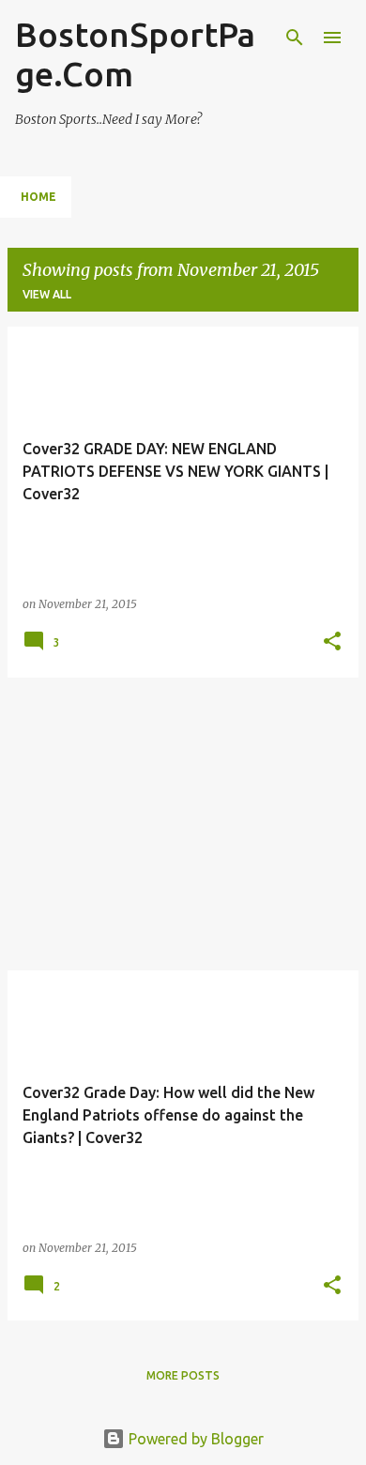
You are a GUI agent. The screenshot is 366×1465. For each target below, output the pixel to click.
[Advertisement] (183, 824)
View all (47, 294)
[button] (332, 642)
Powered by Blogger (194, 1438)
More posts (183, 1375)
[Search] (294, 37)
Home (38, 197)
